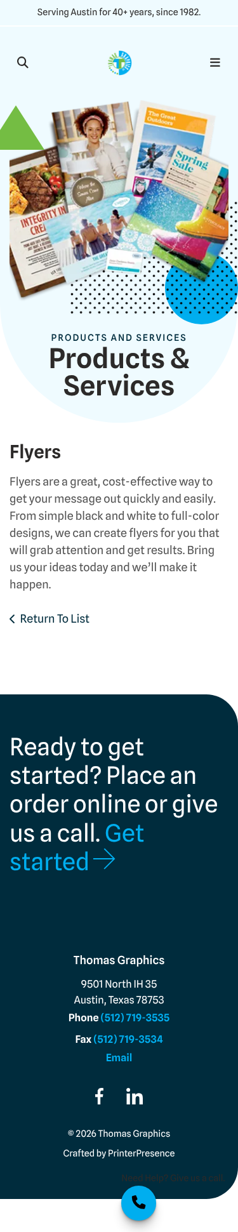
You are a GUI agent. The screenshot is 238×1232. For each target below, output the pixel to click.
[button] (23, 63)
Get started (77, 847)
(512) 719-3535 (134, 1017)
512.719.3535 (138, 1203)
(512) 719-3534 (127, 1039)
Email (119, 1057)
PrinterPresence (141, 1153)
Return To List (54, 619)
